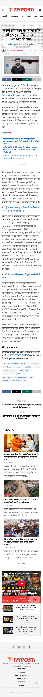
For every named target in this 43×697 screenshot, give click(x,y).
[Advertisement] (21, 3)
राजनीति (4, 16)
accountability (12, 363)
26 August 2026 (10, 505)
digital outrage (8, 367)
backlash (24, 363)
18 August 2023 (32, 50)
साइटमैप (21, 685)
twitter (5, 381)
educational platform (25, 367)
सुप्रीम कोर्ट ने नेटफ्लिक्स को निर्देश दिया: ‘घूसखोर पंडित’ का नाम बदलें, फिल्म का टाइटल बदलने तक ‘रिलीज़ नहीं (20, 149)
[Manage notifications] (36, 683)
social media (8, 377)
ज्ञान (35, 16)
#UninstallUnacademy (14, 95)
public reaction (22, 374)
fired (37, 367)
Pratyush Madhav (16, 50)
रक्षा (23, 16)
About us (21, 669)
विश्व (29, 16)
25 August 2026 (10, 547)
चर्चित (7, 450)
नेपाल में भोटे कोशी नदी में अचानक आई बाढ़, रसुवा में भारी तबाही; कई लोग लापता (20, 500)
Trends (31, 377)
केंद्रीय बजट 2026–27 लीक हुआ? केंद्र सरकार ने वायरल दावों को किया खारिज (20, 156)
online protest (8, 374)
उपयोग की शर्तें (21, 679)
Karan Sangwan (8, 370)
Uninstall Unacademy (18, 381)
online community (24, 370)
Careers (21, 672)
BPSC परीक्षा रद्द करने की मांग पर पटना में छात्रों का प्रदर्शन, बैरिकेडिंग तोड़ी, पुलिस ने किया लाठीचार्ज (20, 542)
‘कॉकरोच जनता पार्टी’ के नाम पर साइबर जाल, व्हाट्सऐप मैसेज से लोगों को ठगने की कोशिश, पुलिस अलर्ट (21, 141)
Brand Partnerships (21, 675)
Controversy (35, 363)
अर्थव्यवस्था (14, 16)
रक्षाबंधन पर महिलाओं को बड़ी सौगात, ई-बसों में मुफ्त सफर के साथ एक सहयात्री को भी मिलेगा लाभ (21, 457)
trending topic (20, 377)
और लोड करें (21, 164)
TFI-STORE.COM (18, 355)
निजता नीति (21, 682)
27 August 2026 (10, 462)
